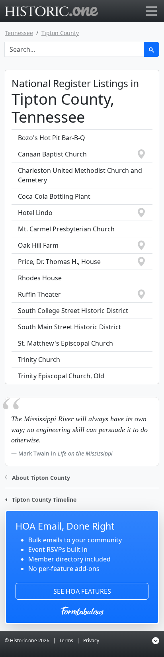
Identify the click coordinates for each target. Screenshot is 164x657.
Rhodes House (40, 278)
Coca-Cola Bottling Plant (54, 196)
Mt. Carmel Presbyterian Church (66, 229)
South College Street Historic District (73, 310)
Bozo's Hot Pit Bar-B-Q (51, 137)
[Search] (151, 49)
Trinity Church (39, 359)
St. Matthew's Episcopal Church (65, 343)
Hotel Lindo (35, 212)
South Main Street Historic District (69, 327)
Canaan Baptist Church (52, 154)
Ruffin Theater (39, 294)
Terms (66, 640)
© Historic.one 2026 (27, 640)
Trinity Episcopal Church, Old (61, 376)
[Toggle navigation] (151, 11)
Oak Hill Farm (38, 245)
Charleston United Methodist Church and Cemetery (80, 175)
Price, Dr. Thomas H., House (59, 261)
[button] (37, 477)
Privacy (91, 640)
